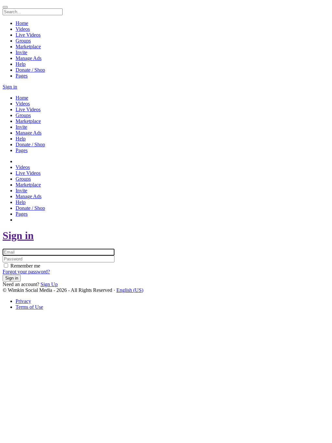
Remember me (24, 266)
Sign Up (49, 284)
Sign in (18, 235)
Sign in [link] (10, 87)
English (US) (129, 290)
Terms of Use (29, 307)
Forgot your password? (26, 271)
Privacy (23, 301)
